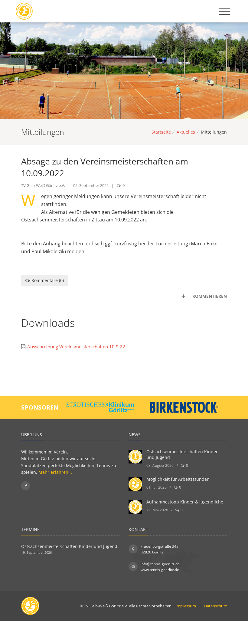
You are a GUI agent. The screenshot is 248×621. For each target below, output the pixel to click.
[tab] (124, 296)
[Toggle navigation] (224, 11)
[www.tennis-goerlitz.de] (24, 11)
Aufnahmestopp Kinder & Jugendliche (184, 502)
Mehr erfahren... (55, 472)
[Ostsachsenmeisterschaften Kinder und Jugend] (135, 456)
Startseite (161, 132)
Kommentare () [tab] (47, 280)
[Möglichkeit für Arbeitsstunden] (135, 484)
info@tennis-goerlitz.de (160, 563)
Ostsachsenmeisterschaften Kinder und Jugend (69, 546)
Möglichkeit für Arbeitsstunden (178, 479)
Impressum (185, 606)
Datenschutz (215, 606)
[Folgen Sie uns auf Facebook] (25, 485)
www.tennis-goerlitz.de (160, 569)
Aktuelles (186, 132)
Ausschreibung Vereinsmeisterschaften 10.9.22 (76, 347)
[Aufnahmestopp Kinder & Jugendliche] (135, 507)
